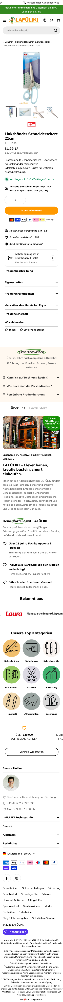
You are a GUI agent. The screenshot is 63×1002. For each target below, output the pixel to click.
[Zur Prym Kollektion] (31, 124)
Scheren (9, 41)
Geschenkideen (31, 906)
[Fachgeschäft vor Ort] (45, 20)
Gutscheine (25, 912)
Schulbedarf (10, 894)
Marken (49, 906)
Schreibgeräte (29, 894)
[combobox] (31, 30)
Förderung (54, 888)
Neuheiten (9, 912)
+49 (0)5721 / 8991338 (20, 803)
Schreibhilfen (10, 888)
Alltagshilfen (35, 900)
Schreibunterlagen (33, 888)
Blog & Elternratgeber (15, 918)
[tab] (18, 409)
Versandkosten (30, 152)
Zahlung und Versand (40, 989)
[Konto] (52, 20)
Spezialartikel (11, 906)
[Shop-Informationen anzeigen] (52, 258)
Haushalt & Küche (13, 900)
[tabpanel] (31, 463)
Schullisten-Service (43, 918)
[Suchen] (56, 30)
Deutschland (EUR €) (19, 853)
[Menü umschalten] (5, 20)
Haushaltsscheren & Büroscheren (32, 41)
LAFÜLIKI (17, 924)
